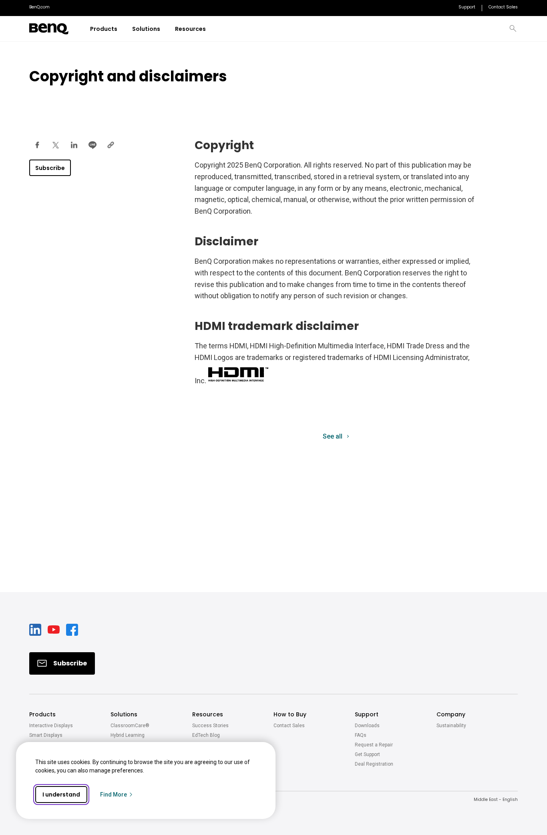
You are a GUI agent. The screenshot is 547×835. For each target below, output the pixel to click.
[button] (513, 29)
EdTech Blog (206, 735)
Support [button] (366, 714)
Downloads (367, 725)
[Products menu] (122, 29)
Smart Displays (45, 735)
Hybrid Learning (128, 735)
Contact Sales (289, 725)
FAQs (360, 735)
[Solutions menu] (165, 29)
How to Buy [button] (290, 714)
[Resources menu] (210, 29)
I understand (61, 795)
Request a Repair (374, 745)
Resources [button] (207, 714)
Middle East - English (496, 800)
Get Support (367, 754)
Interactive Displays (51, 725)
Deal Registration (374, 764)
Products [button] (42, 714)
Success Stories (210, 725)
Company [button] (450, 714)
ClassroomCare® (130, 725)
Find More (113, 794)
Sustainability (451, 725)
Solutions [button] (124, 714)
